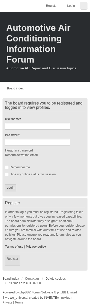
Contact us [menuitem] (32, 278)
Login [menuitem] (71, 6)
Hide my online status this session (32, 174)
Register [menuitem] (52, 6)
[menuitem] (7, 302)
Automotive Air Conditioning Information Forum (38, 44)
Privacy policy (36, 246)
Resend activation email (21, 155)
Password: (12, 135)
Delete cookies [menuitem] (56, 278)
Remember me (19, 167)
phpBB (24, 292)
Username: (13, 119)
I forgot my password (19, 150)
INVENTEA (51, 297)
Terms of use (14, 246)
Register (12, 259)
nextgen (66, 297)
